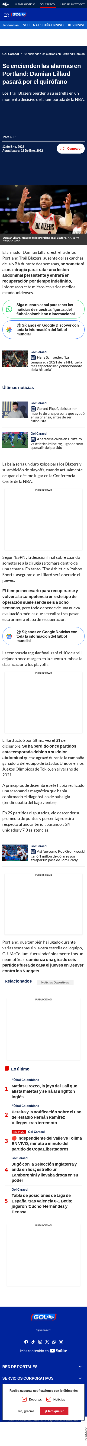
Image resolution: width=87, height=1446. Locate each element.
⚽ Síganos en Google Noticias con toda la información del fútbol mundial (46, 636)
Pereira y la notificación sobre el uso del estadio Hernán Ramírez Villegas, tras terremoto (46, 1117)
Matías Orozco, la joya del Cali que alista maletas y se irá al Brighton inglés (44, 1091)
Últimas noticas (25, 4)
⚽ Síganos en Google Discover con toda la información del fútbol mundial (47, 329)
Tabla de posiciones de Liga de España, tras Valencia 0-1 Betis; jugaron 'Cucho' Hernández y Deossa (42, 1203)
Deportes (35, 1399)
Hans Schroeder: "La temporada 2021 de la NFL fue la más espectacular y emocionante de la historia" (56, 363)
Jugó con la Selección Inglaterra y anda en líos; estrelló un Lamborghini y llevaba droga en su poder (45, 1172)
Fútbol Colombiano (25, 1080)
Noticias (59, 1399)
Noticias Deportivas (55, 982)
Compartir (74, 148)
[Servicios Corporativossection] (80, 1378)
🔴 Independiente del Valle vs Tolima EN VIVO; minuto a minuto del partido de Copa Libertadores (47, 1143)
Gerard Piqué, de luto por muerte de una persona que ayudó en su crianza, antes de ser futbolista (58, 414)
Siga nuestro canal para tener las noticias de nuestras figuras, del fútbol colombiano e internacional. (46, 309)
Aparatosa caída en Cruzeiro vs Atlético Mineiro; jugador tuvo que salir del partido (57, 443)
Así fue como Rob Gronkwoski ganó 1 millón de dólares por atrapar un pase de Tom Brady (58, 855)
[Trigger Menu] (6, 14)
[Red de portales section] (80, 1367)
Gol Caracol (48, 4)
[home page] (5, 4)
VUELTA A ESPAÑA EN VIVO (43, 25)
